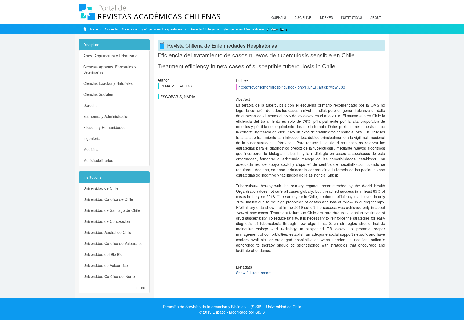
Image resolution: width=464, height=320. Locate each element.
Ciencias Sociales (98, 94)
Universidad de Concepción (106, 221)
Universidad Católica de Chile (108, 199)
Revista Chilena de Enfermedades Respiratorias (227, 28)
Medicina (91, 149)
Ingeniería (91, 138)
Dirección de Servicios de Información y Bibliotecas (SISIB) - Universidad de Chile (232, 306)
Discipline (302, 17)
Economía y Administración (106, 116)
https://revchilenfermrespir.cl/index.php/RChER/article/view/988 (291, 87)
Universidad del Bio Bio (102, 254)
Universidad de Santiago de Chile (111, 210)
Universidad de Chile (100, 188)
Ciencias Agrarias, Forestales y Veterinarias (109, 69)
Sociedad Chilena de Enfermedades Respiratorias (144, 28)
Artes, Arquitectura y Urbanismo (110, 55)
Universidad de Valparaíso (105, 265)
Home (93, 28)
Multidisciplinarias (98, 160)
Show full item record (254, 272)
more (140, 287)
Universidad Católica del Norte (109, 276)
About (375, 17)
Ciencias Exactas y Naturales (108, 83)
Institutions (351, 17)
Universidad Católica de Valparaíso (113, 243)
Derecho (90, 105)
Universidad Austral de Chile (107, 232)
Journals (278, 17)
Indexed (326, 17)
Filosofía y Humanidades (104, 127)
